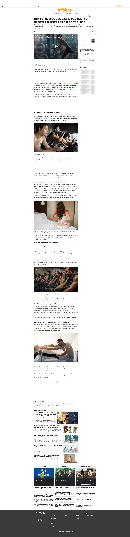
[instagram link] (43, 518)
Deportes (82, 6)
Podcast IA (58, 405)
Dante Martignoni (39, 31)
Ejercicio (52, 403)
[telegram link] (41, 520)
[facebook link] (38, 518)
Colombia (50, 6)
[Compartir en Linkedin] (71, 65)
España (54, 6)
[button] (2, 6)
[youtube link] (38, 520)
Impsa (62, 13)
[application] (56, 46)
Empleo (65, 515)
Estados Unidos (45, 6)
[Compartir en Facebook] (67, 65)
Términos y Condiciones (90, 513)
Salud (35, 16)
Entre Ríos (76, 13)
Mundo (71, 6)
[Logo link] (65, 10)
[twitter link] (41, 518)
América (53, 513)
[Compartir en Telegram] (74, 65)
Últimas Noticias (76, 6)
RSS (53, 526)
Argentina (39, 6)
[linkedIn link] (43, 520)
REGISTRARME (118, 6)
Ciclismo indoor (58, 403)
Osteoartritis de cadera (44, 403)
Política (86, 6)
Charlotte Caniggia (71, 13)
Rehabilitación (37, 405)
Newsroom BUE (51, 405)
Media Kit (77, 521)
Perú (61, 6)
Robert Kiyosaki (57, 13)
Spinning (36, 403)
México (58, 6)
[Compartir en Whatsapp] (64, 65)
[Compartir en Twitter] (69, 65)
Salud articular (72, 403)
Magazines (44, 405)
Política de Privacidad (90, 515)
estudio (37, 83)
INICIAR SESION (125, 6)
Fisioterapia (65, 403)
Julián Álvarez (65, 13)
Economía (90, 6)
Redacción (65, 513)
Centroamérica (66, 6)
